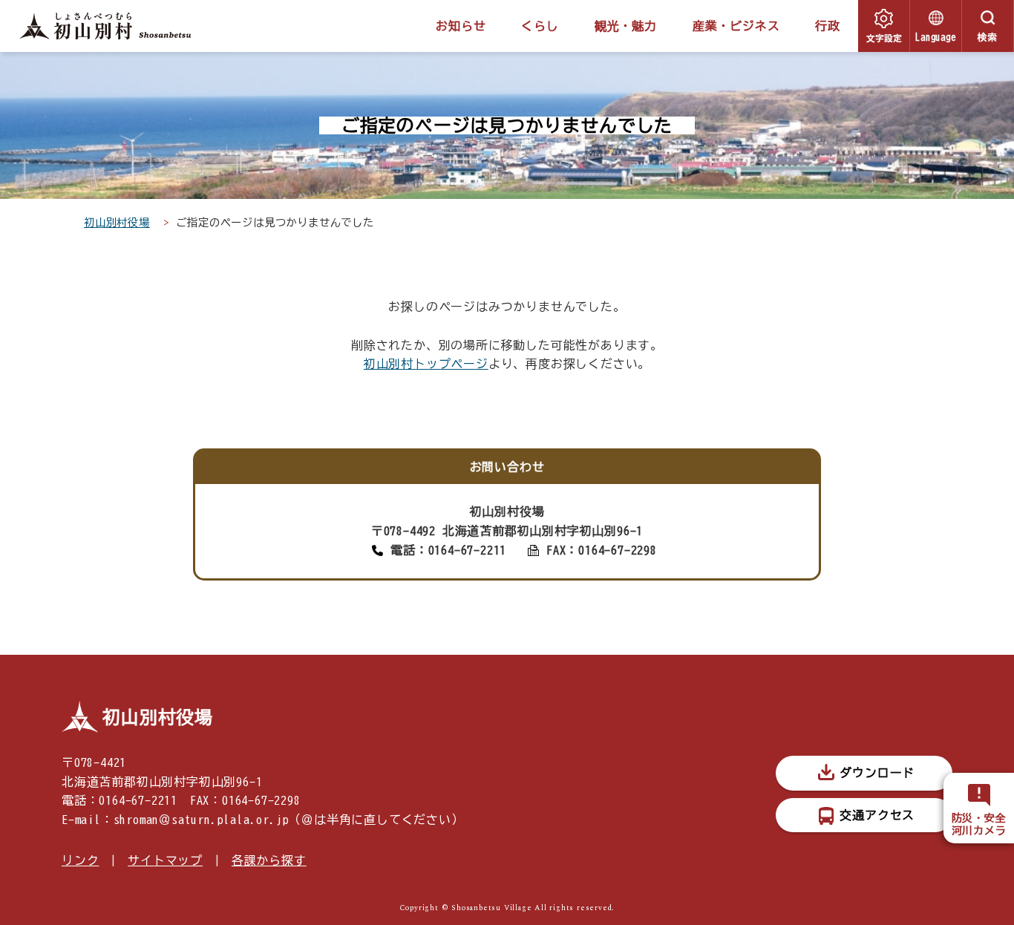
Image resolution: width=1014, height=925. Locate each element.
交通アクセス (877, 815)
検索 (988, 37)
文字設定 (884, 37)
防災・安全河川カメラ (979, 824)
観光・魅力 (626, 26)
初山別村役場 (117, 222)
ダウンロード (877, 773)
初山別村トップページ (426, 364)
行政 (827, 26)
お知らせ (460, 26)
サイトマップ (165, 860)
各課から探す (269, 860)
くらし (539, 26)
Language (935, 37)
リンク (80, 860)
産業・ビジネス (736, 26)
